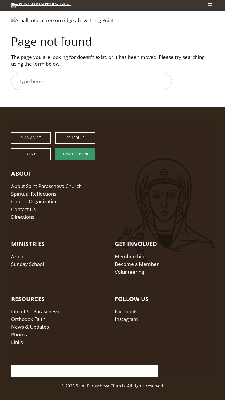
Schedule (75, 137)
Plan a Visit (31, 137)
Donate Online (75, 153)
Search (195, 81)
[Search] (149, 369)
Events (31, 153)
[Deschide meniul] (210, 5)
